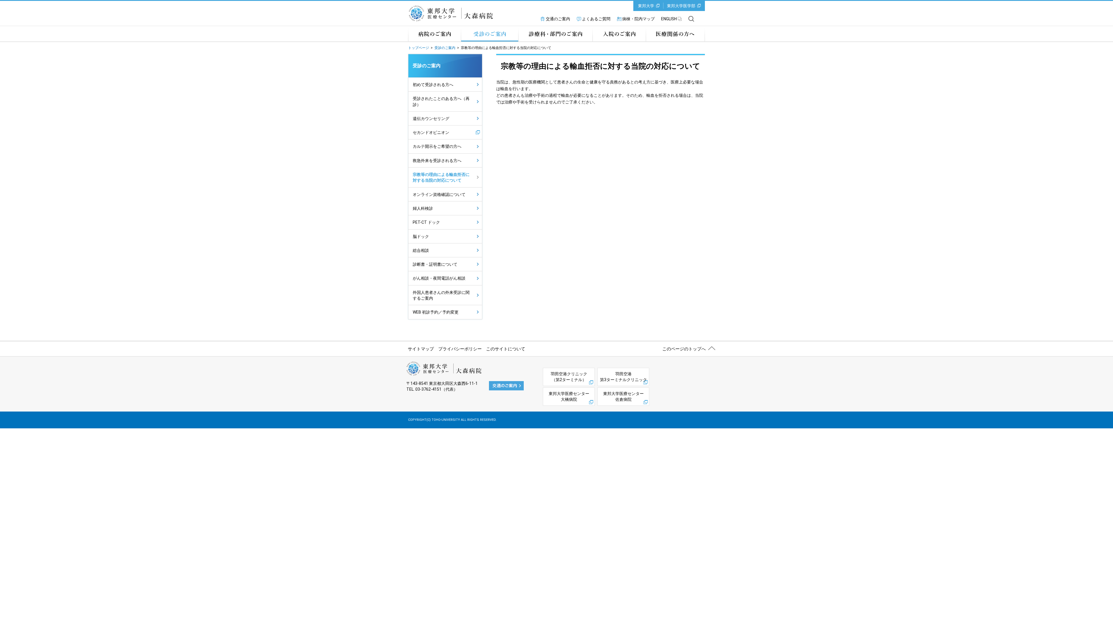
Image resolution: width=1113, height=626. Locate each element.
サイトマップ (421, 349)
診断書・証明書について (435, 264)
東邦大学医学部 (681, 5)
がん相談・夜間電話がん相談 (439, 278)
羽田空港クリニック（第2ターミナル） (569, 377)
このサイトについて (505, 349)
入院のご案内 (619, 33)
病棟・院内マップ (638, 19)
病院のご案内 (434, 33)
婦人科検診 (423, 208)
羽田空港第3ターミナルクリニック (623, 377)
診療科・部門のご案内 (555, 33)
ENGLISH (669, 19)
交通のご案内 (558, 19)
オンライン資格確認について (439, 194)
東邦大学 (646, 5)
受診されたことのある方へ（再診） (441, 101)
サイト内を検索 (691, 19)
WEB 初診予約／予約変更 (436, 312)
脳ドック (421, 236)
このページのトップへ (684, 349)
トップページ (418, 48)
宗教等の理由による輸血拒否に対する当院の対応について (441, 177)
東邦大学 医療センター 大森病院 (452, 13)
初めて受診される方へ (433, 84)
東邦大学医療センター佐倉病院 (623, 396)
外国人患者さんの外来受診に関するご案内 (441, 295)
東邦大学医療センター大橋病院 (569, 396)
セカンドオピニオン (431, 132)
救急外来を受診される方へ (437, 160)
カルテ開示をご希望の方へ (437, 146)
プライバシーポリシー (460, 349)
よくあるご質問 (596, 19)
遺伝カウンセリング (431, 118)
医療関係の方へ (675, 33)
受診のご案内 (489, 33)
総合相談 (421, 250)
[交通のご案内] (506, 385)
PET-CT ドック (426, 222)
